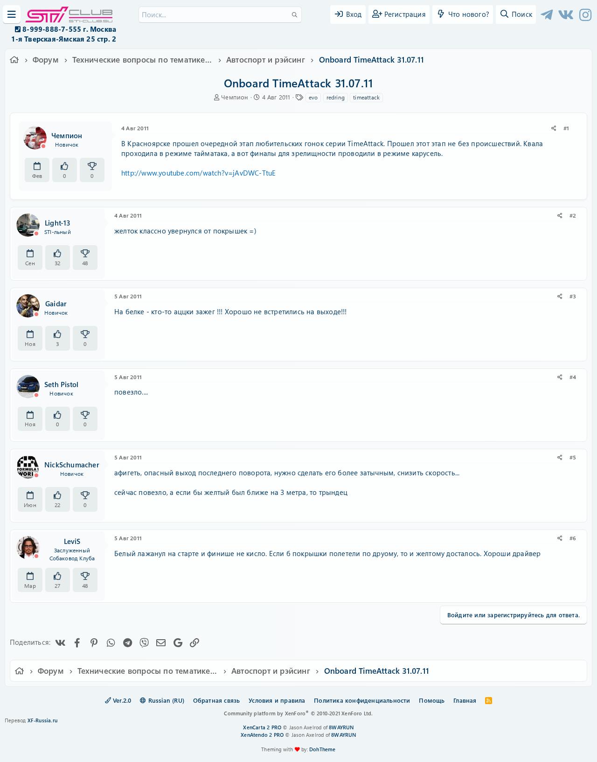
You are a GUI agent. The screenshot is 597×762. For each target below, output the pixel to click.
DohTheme (322, 749)
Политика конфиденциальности (362, 700)
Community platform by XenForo (298, 713)
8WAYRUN (341, 727)
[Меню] (12, 14)
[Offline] (43, 146)
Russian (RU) (165, 700)
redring (335, 97)
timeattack (366, 97)
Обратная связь (216, 700)
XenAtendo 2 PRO (262, 734)
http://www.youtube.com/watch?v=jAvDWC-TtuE (198, 172)
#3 (572, 296)
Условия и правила (277, 700)
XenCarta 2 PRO (262, 727)
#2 (572, 215)
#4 (572, 377)
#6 (572, 538)
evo (313, 97)
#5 (572, 457)
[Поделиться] (554, 128)
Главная (464, 700)
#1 (566, 128)
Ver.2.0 (121, 700)
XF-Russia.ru (42, 720)
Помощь (431, 700)
